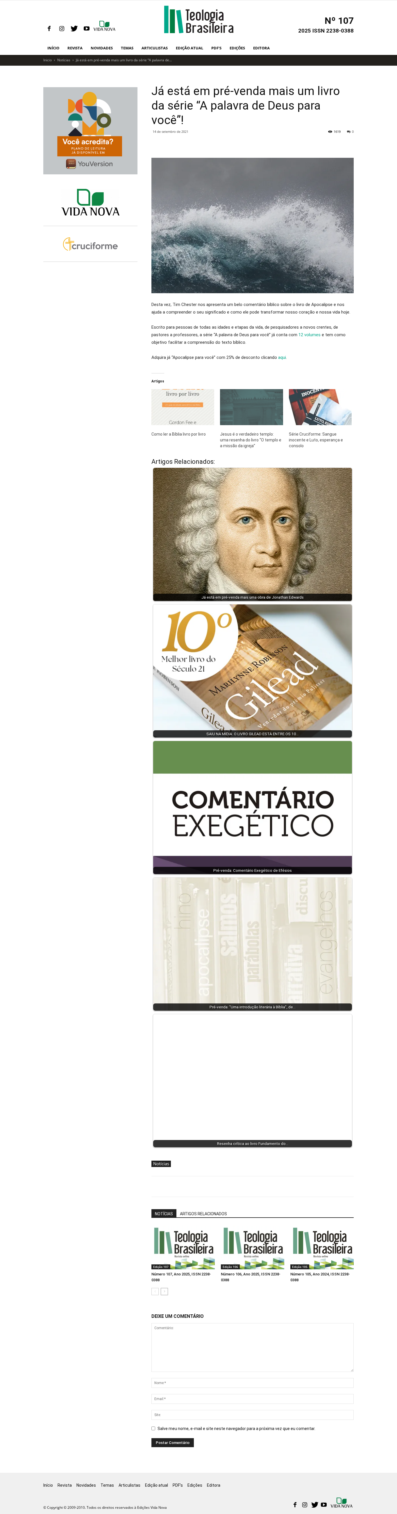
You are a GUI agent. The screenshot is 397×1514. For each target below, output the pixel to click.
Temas (127, 48)
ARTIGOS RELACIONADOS (203, 1213)
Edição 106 (230, 1267)
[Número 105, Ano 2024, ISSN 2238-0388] (322, 1247)
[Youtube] (86, 29)
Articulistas (155, 48)
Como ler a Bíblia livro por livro (178, 434)
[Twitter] (74, 29)
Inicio (47, 60)
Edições (237, 48)
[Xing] (105, 29)
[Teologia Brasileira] (198, 19)
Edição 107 (161, 1267)
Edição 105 (299, 1267)
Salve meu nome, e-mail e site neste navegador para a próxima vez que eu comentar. (236, 1428)
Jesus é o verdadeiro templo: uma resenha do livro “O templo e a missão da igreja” (250, 440)
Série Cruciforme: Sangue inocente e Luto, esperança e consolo (316, 440)
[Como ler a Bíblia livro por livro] (182, 407)
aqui (282, 357)
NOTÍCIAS (164, 1213)
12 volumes (309, 334)
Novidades (102, 48)
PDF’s (216, 48)
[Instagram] (61, 29)
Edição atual (189, 48)
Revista (75, 48)
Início (53, 48)
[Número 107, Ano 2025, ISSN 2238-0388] (183, 1247)
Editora (261, 48)
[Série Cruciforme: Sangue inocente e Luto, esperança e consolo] (320, 407)
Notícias (63, 60)
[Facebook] (49, 29)
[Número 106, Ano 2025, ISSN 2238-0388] (252, 1247)
